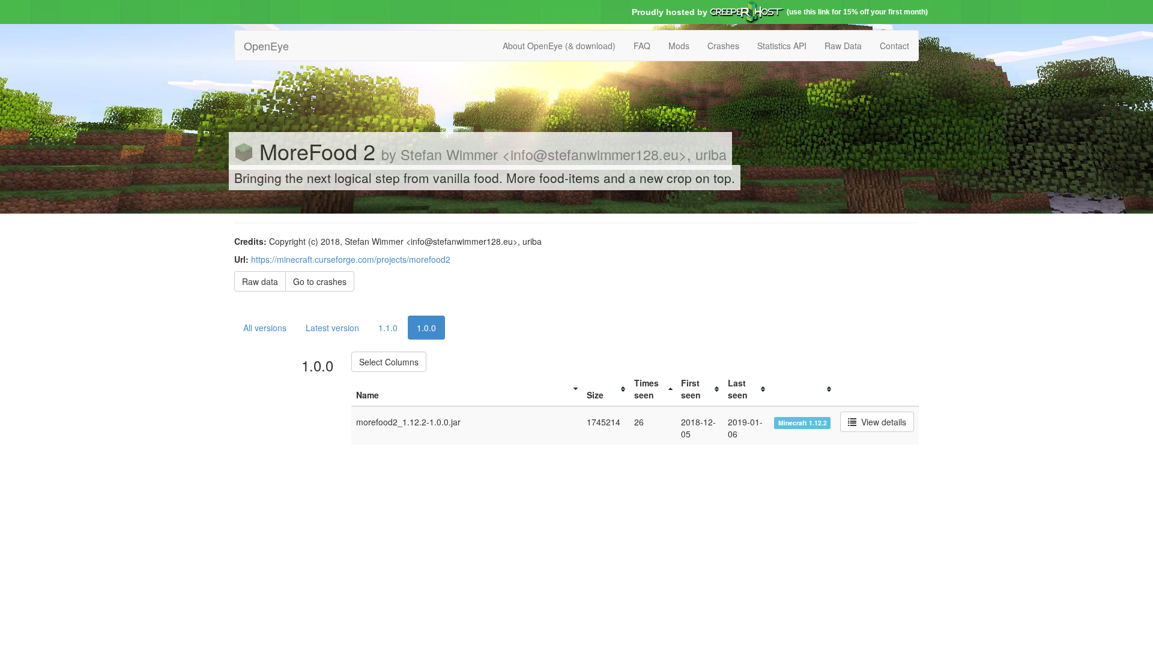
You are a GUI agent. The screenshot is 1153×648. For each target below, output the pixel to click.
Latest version (332, 328)
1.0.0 (426, 328)
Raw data (260, 281)
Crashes (723, 46)
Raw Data (843, 46)
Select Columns (389, 362)
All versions (264, 328)
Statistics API (781, 46)
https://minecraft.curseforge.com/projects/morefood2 (350, 259)
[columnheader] (466, 389)
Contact (894, 46)
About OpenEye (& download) (559, 46)
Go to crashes (320, 281)
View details (881, 422)
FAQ (642, 46)
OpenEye (266, 45)
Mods (678, 46)
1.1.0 (388, 328)
